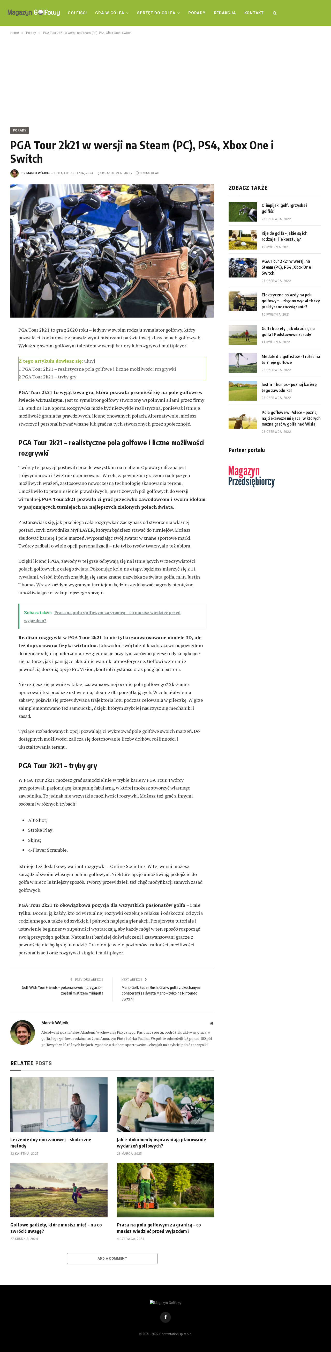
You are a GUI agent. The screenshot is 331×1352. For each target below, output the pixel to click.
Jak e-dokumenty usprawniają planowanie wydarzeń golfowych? (161, 1142)
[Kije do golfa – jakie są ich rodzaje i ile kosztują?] (243, 240)
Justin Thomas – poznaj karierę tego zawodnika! (289, 387)
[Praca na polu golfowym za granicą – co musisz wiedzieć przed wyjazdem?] (165, 1190)
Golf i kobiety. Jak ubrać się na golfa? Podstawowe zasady (288, 331)
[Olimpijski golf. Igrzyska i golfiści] (243, 212)
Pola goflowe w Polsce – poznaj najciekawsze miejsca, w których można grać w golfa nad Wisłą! (291, 418)
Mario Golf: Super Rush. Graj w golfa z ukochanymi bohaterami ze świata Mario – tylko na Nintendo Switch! (161, 993)
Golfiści (77, 13)
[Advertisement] (165, 80)
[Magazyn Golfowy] (34, 12)
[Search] (274, 13)
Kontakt (254, 13)
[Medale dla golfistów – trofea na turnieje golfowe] (243, 363)
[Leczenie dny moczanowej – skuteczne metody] (59, 1104)
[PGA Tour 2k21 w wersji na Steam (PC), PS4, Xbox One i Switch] (243, 267)
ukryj (89, 361)
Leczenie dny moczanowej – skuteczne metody (50, 1142)
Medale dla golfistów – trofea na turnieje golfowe (291, 359)
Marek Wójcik (38, 173)
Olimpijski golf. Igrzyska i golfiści (284, 208)
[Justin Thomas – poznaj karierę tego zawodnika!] (243, 391)
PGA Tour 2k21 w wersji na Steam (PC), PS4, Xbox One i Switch (287, 267)
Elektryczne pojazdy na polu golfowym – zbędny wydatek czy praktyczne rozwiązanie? (291, 300)
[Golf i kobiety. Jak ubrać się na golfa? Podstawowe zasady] (243, 335)
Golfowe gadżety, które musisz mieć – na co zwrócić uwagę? (56, 1228)
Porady (197, 13)
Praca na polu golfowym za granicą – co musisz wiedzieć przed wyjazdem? (159, 1228)
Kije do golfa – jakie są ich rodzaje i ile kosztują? (284, 236)
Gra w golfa (109, 13)
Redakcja (225, 13)
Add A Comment (112, 1258)
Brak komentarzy (117, 173)
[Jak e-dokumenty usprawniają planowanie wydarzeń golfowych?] (165, 1104)
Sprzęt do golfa (156, 13)
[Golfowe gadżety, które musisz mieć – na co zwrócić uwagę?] (59, 1190)
